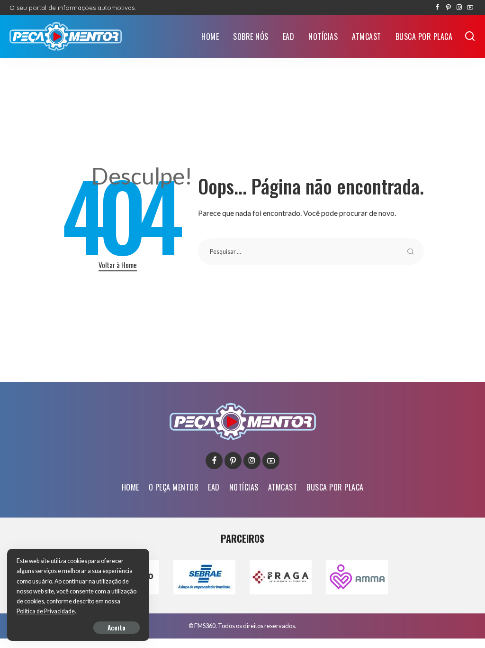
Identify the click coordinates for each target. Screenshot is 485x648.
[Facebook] (437, 7)
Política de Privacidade (46, 611)
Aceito (117, 627)
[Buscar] (470, 36)
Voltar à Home (118, 264)
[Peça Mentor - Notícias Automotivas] (65, 36)
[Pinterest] (448, 7)
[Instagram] (459, 7)
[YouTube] (470, 7)
